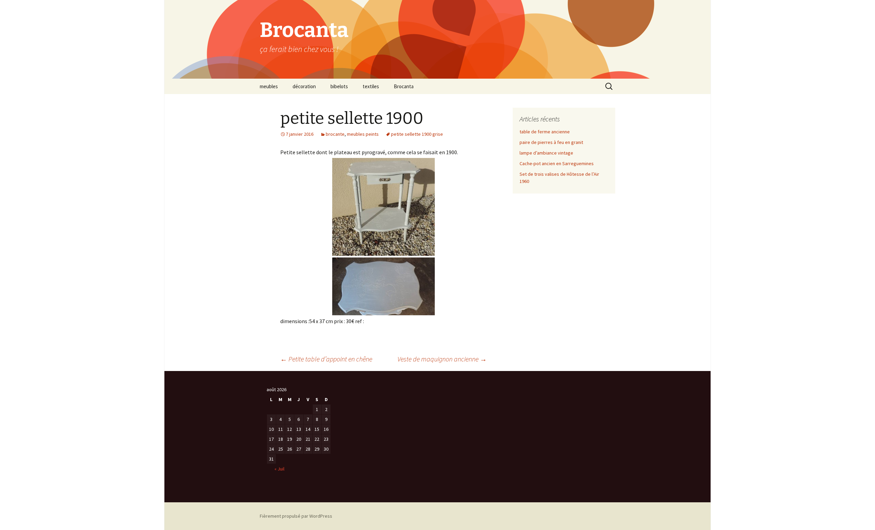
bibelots (339, 86)
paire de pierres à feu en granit (551, 142)
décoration (304, 86)
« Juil (279, 469)
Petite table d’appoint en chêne (326, 359)
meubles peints (363, 134)
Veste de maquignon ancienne (442, 359)
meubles (269, 86)
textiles (371, 86)
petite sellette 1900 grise (417, 134)
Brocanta (404, 86)
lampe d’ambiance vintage (546, 153)
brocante (335, 134)
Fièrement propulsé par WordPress (296, 516)
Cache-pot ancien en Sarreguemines (557, 163)
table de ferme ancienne (545, 132)
